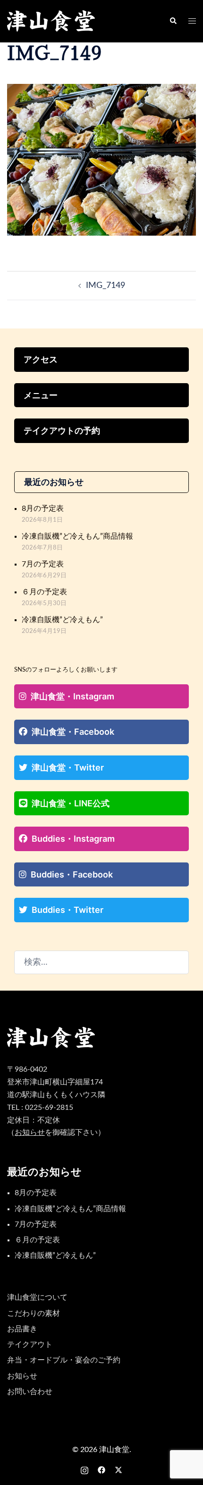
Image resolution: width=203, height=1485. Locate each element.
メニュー (41, 395)
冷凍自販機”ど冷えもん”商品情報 (77, 536)
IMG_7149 (105, 285)
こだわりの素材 (33, 1313)
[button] (173, 21)
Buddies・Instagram (73, 839)
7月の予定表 (43, 564)
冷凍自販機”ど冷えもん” (62, 620)
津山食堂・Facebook (73, 732)
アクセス (41, 359)
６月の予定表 (44, 592)
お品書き (22, 1329)
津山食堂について (37, 1297)
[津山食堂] (51, 21)
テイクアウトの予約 (62, 430)
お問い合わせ (29, 1391)
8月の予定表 (43, 508)
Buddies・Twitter (67, 910)
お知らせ (22, 1376)
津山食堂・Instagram (72, 696)
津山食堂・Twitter (68, 767)
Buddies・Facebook (72, 874)
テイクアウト (29, 1344)
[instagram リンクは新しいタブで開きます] (84, 1469)
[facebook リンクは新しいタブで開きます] (101, 1469)
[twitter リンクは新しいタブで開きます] (118, 1469)
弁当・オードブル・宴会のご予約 (63, 1360)
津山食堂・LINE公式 (71, 803)
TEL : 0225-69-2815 (40, 1107)
